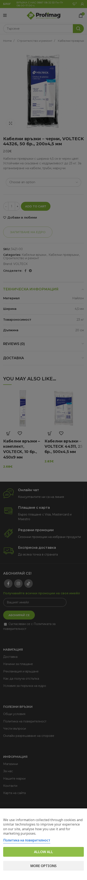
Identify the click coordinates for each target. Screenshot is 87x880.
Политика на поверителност (26, 840)
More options (43, 865)
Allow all (43, 852)
